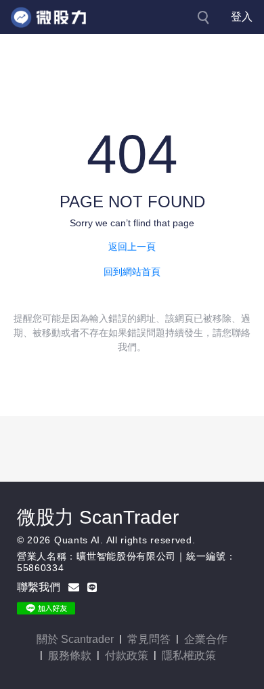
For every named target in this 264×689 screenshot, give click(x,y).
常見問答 (149, 639)
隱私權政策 (189, 655)
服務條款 (69, 655)
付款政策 (126, 655)
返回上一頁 (132, 246)
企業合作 (205, 639)
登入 (241, 16)
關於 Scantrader (75, 639)
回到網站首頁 (132, 271)
